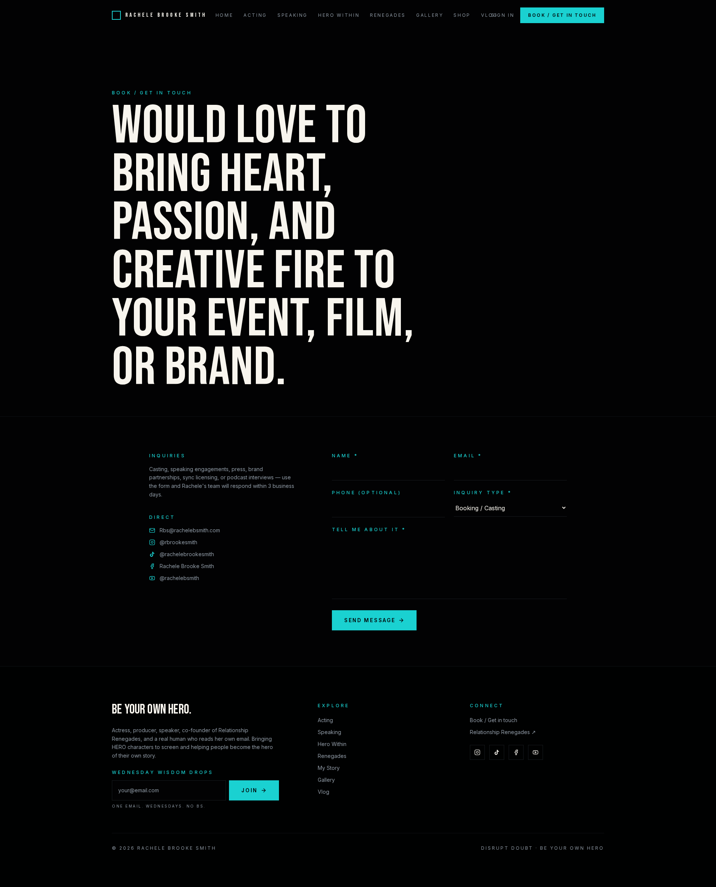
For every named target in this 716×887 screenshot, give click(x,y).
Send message (370, 620)
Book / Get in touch (562, 15)
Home (224, 15)
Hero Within (338, 15)
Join (249, 790)
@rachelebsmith (179, 578)
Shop (462, 15)
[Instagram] (477, 752)
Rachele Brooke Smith (187, 566)
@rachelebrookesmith (187, 554)
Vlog (489, 15)
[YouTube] (535, 752)
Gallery (429, 15)
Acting (255, 15)
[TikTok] (496, 752)
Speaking (292, 15)
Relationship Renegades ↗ (503, 732)
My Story (329, 768)
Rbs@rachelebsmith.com (190, 530)
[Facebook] (516, 752)
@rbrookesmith (178, 542)
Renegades (388, 15)
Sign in (502, 15)
